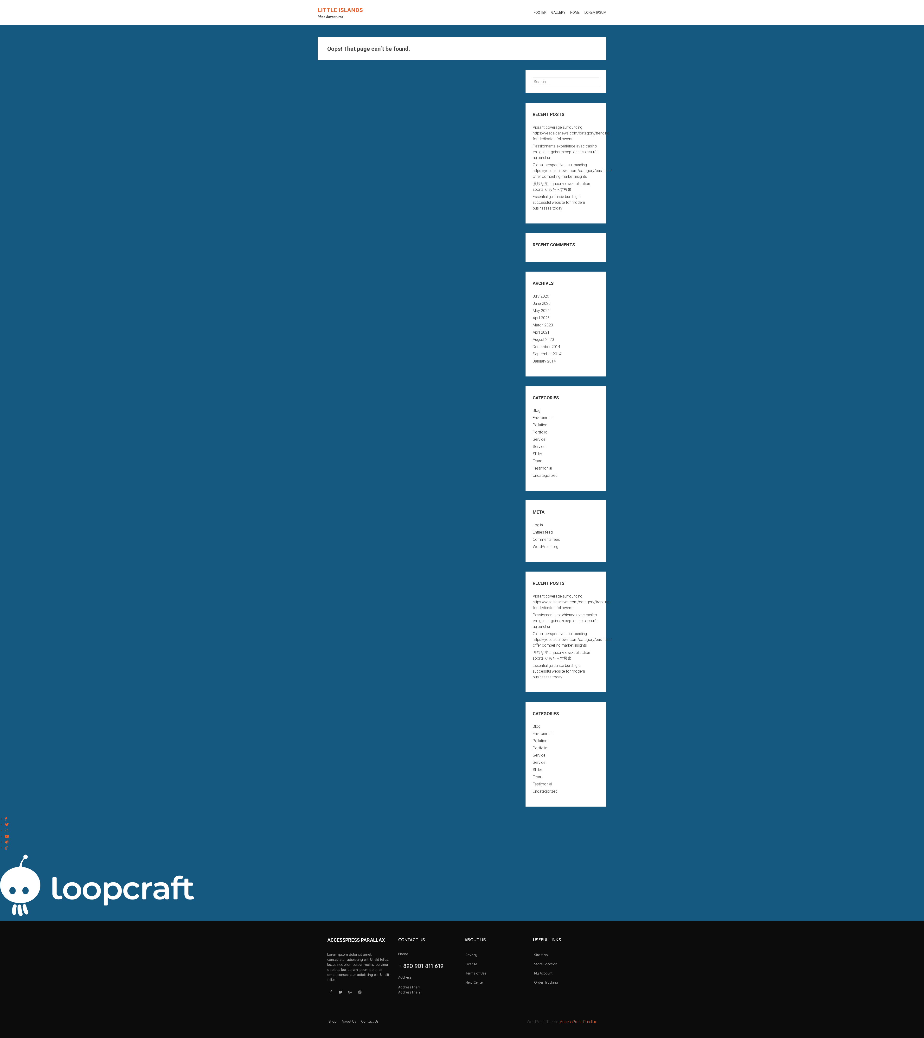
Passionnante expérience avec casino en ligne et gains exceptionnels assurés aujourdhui (565, 152)
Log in (538, 525)
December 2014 (546, 346)
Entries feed (543, 532)
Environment (543, 417)
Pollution (540, 425)
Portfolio (540, 432)
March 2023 (543, 325)
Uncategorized (545, 475)
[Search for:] (566, 81)
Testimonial (542, 468)
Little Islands (340, 10)
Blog (536, 410)
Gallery (558, 12)
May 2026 (541, 310)
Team (537, 461)
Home (575, 12)
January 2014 (544, 361)
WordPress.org (545, 546)
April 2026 (541, 318)
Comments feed (546, 539)
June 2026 (542, 303)
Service (539, 439)
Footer (540, 12)
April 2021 (541, 332)
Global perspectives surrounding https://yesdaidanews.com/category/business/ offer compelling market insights (572, 171)
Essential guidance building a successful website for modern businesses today (559, 202)
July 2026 (541, 296)
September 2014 (547, 354)
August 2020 (543, 339)
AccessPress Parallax (578, 1021)
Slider (537, 454)
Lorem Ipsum (595, 12)
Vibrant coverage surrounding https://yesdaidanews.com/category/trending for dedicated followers (571, 133)
